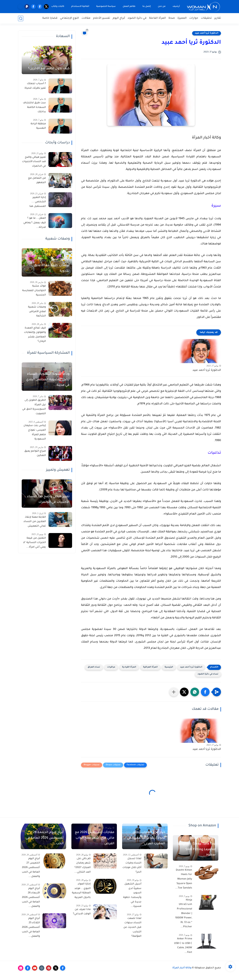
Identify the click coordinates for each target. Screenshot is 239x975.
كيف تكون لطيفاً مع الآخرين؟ (48, 68)
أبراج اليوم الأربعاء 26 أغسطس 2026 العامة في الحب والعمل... (31, 897)
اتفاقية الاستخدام (80, 6)
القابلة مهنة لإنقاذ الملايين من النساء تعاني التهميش (35, 522)
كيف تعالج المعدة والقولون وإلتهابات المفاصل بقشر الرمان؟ (35, 335)
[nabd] (20, 6)
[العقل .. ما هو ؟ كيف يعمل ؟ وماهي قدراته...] (60, 220)
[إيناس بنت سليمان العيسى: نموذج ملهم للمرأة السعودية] (60, 427)
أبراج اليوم (119, 18)
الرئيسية (169, 667)
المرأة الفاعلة (157, 18)
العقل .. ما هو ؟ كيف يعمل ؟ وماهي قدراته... (34, 223)
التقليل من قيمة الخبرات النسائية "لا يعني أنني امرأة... (34, 543)
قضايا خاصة (49, 18)
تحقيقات (206, 18)
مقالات (86, 18)
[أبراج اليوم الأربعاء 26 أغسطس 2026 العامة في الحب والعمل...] (54, 890)
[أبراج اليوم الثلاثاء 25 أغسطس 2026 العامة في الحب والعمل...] (54, 920)
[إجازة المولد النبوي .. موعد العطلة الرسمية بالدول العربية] (105, 886)
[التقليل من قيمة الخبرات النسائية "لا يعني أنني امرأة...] (60, 540)
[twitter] (46, 6)
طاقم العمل (129, 6)
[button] (205, 692)
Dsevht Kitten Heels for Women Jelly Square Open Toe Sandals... (183, 879)
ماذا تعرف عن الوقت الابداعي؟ (82, 912)
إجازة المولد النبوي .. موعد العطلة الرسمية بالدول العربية (81, 891)
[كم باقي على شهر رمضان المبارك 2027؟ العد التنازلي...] (105, 860)
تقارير (217, 18)
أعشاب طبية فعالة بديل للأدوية (51, 268)
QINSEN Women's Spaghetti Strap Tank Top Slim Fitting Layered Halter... (196, 847)
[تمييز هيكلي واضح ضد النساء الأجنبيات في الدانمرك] (60, 159)
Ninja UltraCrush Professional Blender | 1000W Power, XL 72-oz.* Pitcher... (183, 913)
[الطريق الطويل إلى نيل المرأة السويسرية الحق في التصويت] (60, 402)
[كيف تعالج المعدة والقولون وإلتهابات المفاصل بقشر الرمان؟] (60, 330)
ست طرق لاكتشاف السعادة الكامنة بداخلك (34, 107)
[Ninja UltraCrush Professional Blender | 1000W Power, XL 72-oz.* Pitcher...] (206, 902)
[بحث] (20, 18)
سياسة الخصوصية (106, 6)
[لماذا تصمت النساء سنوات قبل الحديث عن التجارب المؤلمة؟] (156, 920)
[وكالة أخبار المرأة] (203, 7)
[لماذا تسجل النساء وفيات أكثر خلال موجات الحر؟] (156, 860)
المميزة (182, 18)
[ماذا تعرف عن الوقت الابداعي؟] (105, 911)
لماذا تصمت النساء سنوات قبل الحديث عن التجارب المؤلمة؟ (132, 927)
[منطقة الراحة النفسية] (60, 126)
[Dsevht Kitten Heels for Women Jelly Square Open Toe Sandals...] (206, 872)
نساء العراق (94, 667)
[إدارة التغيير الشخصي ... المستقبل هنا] (60, 199)
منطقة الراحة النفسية (38, 126)
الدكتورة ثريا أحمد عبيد (206, 33)
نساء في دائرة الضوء (208, 674)
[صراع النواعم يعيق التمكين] (60, 453)
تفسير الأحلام (101, 18)
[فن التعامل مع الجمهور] (60, 180)
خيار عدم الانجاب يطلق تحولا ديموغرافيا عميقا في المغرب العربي (146, 838)
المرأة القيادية (129, 667)
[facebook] (39, 6)
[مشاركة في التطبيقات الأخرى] (173, 692)
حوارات (193, 18)
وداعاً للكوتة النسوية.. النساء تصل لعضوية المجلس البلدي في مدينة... (47, 379)
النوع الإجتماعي (69, 18)
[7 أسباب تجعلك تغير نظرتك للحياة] (60, 85)
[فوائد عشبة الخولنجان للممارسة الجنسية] (60, 288)
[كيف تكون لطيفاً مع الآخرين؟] (47, 60)
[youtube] (34, 968)
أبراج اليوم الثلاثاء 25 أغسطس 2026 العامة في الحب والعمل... (31, 927)
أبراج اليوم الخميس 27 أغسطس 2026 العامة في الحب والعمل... (31, 867)
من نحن (162, 6)
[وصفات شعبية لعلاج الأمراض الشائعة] (60, 309)
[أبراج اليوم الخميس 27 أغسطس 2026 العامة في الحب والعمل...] (54, 860)
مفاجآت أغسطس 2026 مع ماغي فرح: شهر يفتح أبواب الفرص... (94, 838)
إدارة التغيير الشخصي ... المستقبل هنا (37, 202)
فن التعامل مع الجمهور (37, 180)
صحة (171, 18)
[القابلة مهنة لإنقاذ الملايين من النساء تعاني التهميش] (60, 519)
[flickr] (20, 968)
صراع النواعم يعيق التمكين (35, 453)
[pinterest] (48, 968)
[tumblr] (41, 968)
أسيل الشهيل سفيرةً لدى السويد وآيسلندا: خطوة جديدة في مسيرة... (132, 895)
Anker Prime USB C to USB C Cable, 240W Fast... (183, 946)
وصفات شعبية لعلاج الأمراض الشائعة (37, 311)
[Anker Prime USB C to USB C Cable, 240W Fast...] (206, 941)
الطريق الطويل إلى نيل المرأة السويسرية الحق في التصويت (34, 407)
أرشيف (176, 6)
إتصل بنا (146, 6)
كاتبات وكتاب (57, 6)
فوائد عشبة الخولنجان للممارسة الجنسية (34, 291)
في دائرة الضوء (137, 18)
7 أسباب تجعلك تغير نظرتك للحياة (35, 86)
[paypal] (26, 6)
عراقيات (111, 667)
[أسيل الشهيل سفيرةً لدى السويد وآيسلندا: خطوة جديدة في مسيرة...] (156, 886)
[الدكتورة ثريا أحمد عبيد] (199, 351)
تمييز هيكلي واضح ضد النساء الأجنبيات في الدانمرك (34, 162)
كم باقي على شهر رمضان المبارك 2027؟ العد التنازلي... (82, 865)
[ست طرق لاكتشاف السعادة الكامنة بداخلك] (60, 105)
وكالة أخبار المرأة (181, 968)
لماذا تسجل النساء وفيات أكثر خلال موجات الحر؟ (131, 865)
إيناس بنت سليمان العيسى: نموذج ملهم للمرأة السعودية (34, 432)
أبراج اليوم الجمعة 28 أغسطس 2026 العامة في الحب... (45, 838)
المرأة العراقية (150, 667)
